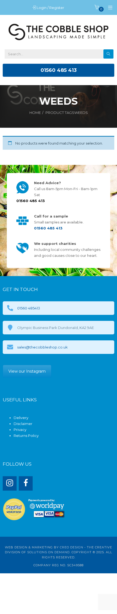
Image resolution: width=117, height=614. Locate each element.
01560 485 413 (59, 70)
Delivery (21, 417)
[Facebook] (26, 483)
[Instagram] (10, 483)
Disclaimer (23, 423)
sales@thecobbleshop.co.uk (42, 347)
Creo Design (71, 547)
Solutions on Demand (48, 552)
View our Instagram (27, 371)
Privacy (20, 429)
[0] (96, 7)
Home (35, 112)
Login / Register (51, 7)
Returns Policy (26, 435)
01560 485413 (28, 308)
